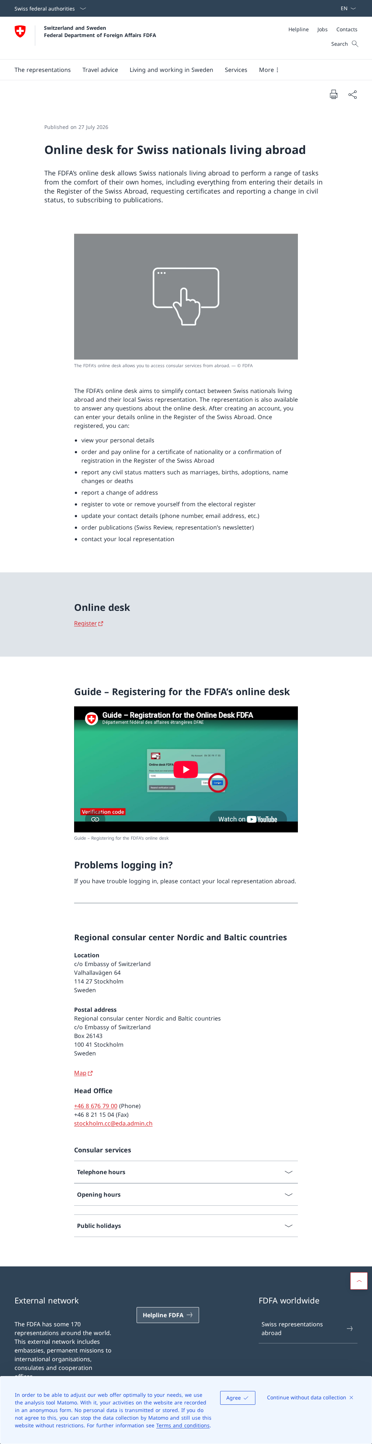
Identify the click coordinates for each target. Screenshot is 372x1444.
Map (80, 1073)
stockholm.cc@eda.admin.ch (113, 1123)
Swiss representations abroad (292, 1328)
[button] (43, 70)
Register (85, 623)
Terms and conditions (183, 1425)
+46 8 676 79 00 (95, 1106)
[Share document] (352, 94)
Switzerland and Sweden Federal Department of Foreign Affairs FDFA (100, 31)
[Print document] (333, 94)
